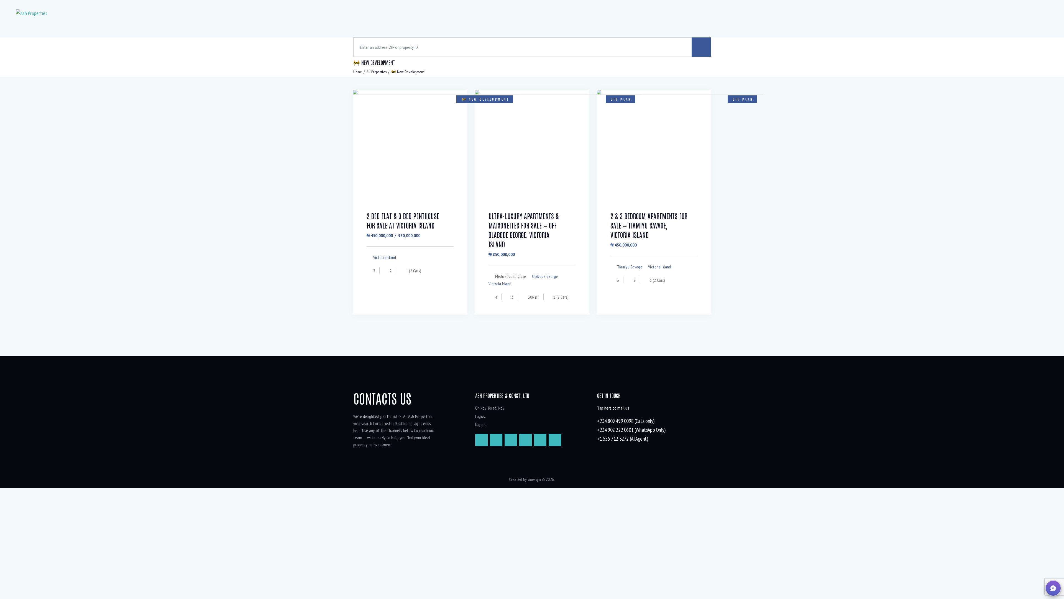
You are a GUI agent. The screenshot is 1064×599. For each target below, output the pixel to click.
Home (357, 71)
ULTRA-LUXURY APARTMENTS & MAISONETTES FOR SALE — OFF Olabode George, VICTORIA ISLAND (523, 229)
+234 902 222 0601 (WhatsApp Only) (631, 429)
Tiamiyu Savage (629, 267)
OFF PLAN (621, 99)
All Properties (377, 71)
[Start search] (701, 47)
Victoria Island (384, 257)
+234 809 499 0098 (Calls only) (625, 421)
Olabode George (545, 276)
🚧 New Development (485, 99)
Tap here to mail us (613, 408)
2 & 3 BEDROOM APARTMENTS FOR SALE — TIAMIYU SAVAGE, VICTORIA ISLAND (648, 225)
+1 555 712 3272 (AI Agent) (622, 438)
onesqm (534, 479)
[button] (1053, 588)
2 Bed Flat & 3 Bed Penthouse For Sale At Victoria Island (403, 220)
